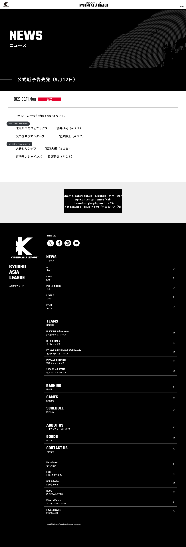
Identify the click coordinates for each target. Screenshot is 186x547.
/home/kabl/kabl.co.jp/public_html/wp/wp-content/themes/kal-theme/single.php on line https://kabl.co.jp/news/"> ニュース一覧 (93, 201)
